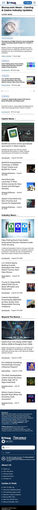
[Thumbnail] (18, 132)
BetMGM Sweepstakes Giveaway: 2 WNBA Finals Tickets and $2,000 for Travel (11, 165)
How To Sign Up (8, 487)
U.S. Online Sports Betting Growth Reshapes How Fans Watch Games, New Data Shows (13, 80)
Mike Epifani (6, 371)
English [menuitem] (8, 452)
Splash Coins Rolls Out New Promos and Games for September (11, 201)
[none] (18, 453)
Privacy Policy (8, 474)
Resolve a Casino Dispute (12, 494)
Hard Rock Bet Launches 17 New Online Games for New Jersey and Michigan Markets (12, 184)
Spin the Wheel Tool (10, 499)
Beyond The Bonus (11, 317)
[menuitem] (18, 453)
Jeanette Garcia (7, 386)
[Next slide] (34, 91)
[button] (3, 3)
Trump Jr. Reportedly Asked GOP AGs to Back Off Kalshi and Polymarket (16, 100)
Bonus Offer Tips (9, 497)
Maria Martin (6, 85)
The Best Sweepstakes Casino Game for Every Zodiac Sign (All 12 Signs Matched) (12, 378)
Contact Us (7, 478)
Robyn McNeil (6, 56)
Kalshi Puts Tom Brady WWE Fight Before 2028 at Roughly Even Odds (17, 343)
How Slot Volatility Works (12, 490)
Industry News (9, 215)
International (7, 38)
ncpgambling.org (7, 423)
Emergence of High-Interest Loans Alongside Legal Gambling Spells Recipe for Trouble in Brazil (18, 42)
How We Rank (8, 471)
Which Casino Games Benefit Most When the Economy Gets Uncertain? (12, 395)
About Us (6, 469)
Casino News (8, 119)
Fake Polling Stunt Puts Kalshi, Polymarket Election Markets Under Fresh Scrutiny (12, 65)
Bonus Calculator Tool (10, 502)
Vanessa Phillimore (8, 173)
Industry (5, 61)
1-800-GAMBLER (29, 457)
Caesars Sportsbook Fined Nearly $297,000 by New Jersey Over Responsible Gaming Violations (11, 302)
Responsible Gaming (8, 418)
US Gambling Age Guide (11, 492)
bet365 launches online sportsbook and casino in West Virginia (17, 145)
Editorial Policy (8, 476)
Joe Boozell (6, 70)
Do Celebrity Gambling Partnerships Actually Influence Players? (12, 364)
